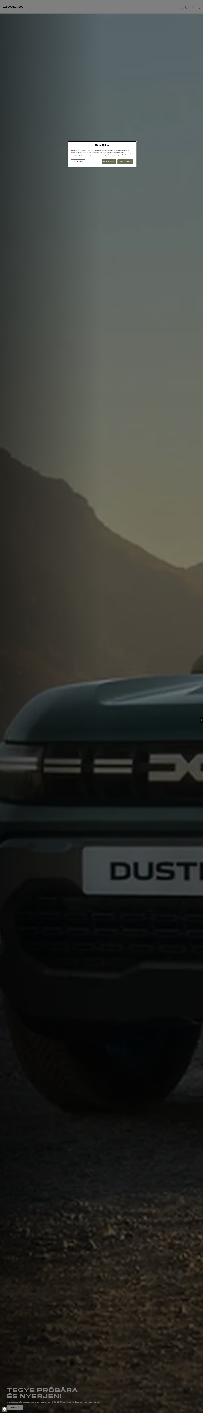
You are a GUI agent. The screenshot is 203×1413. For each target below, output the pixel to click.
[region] (102, 154)
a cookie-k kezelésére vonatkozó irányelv (108, 156)
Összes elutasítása (108, 161)
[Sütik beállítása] (4, 1409)
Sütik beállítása (78, 161)
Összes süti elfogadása (125, 161)
